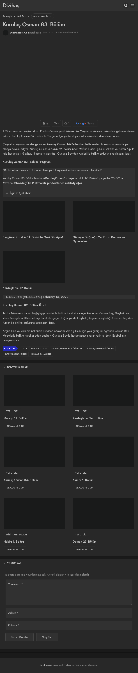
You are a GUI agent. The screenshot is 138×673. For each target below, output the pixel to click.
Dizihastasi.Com (20, 32)
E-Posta (13, 625)
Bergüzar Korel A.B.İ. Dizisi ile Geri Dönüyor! (33, 237)
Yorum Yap (14, 563)
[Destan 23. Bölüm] (103, 513)
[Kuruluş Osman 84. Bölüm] (34, 452)
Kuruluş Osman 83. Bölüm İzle (67, 348)
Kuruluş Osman (39, 348)
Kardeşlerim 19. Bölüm (17, 288)
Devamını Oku (15, 426)
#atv (6, 183)
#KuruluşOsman (53, 178)
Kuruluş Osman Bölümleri (100, 348)
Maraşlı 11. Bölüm (15, 418)
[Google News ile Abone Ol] (85, 123)
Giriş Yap (47, 637)
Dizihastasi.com (49, 665)
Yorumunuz (15, 584)
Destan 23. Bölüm (84, 542)
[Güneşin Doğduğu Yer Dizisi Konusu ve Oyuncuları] (104, 216)
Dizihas (11, 5)
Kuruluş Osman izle (41, 354)
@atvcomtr (39, 183)
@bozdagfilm (22, 183)
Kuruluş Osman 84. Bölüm (21, 480)
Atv (25, 348)
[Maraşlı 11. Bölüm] (34, 390)
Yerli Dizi (12, 411)
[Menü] (132, 5)
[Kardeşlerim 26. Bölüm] (103, 390)
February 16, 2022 (55, 297)
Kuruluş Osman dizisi (16, 354)
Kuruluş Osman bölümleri (63, 144)
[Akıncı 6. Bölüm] (103, 452)
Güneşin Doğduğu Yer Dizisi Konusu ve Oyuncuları (99, 239)
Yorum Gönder (19, 637)
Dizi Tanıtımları (16, 534)
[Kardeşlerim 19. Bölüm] (34, 267)
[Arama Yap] (126, 5)
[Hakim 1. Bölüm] (34, 513)
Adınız (13, 613)
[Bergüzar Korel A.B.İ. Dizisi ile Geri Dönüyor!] (34, 216)
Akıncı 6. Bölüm (83, 480)
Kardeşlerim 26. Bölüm (88, 418)
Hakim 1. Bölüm (14, 542)
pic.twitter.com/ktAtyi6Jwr (64, 183)
